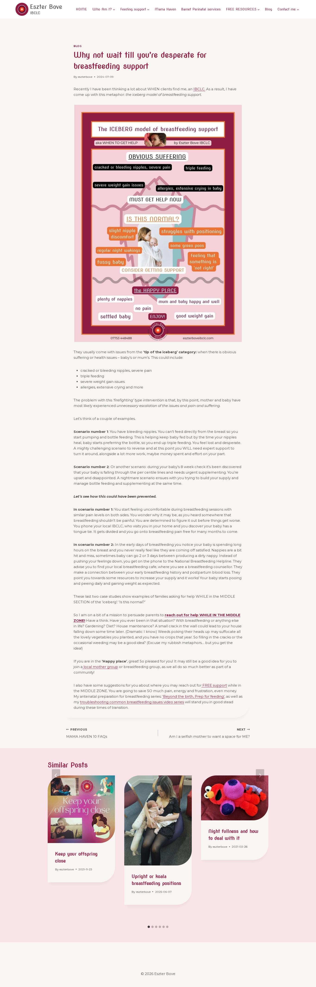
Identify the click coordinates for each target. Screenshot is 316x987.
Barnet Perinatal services (201, 9)
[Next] (260, 775)
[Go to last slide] (56, 775)
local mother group (100, 667)
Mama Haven (165, 9)
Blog (268, 9)
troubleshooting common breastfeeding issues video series (132, 702)
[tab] (149, 927)
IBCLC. (199, 89)
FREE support (214, 685)
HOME (81, 9)
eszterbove (85, 76)
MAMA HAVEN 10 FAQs (86, 733)
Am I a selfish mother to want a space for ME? (209, 733)
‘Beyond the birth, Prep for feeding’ (193, 696)
